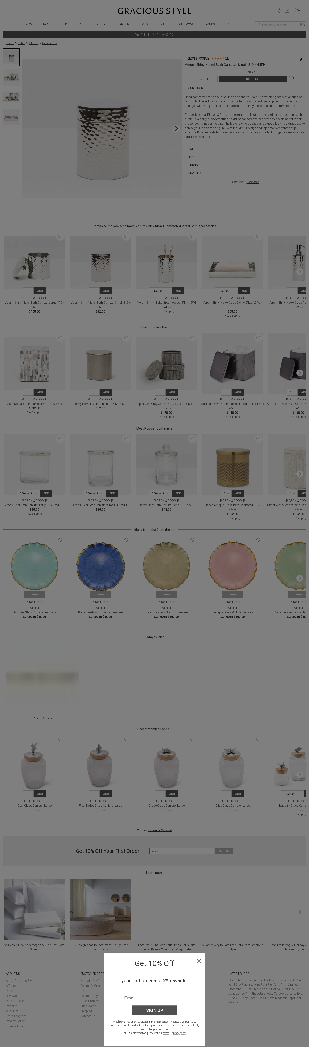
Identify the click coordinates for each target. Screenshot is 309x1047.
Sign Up (154, 1010)
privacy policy (179, 1033)
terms (166, 1033)
